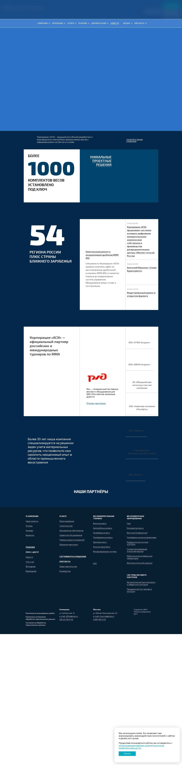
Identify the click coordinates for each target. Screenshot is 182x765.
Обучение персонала (68, 544)
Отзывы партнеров (96, 403)
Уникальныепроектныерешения (101, 161)
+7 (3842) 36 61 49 (152, 10)
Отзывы (29, 526)
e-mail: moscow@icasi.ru (103, 616)
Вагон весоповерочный (137, 533)
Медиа (126, 23)
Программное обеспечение (71, 530)
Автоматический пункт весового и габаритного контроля (141, 583)
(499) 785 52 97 (99, 619)
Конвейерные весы (101, 533)
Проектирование (66, 521)
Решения (82, 23)
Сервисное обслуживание (70, 535)
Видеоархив (31, 571)
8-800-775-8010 (172, 15)
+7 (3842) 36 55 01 (171, 10)
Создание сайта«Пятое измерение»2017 (142, 611)
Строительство (66, 526)
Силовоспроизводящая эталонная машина (137, 550)
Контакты (139, 23)
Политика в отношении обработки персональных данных (40, 618)
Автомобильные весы (102, 528)
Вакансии (30, 535)
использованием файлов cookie (135, 745)
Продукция (57, 23)
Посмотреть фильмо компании (134, 140)
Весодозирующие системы (105, 551)
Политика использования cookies (40, 613)
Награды (29, 530)
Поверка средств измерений (71, 540)
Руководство (65, 571)
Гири (129, 523)
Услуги (70, 23)
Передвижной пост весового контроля (139, 590)
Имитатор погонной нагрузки (139, 563)
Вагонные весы (100, 523)
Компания (43, 23)
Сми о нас (30, 562)
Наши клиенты (32, 521)
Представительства (68, 566)
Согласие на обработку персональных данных (36, 624)
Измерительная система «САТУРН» (137, 543)
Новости (115, 23)
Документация (98, 23)
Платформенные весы (103, 537)
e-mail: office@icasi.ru (68, 616)
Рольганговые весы (101, 547)
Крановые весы (100, 542)
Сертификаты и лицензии (72, 556)
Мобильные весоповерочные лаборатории (139, 557)
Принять (127, 754)
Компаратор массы (135, 528)
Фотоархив (30, 566)
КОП (95, 563)
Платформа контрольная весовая (141, 537)
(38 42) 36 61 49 (66, 619)
